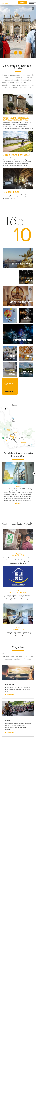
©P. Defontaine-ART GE (30, 532)
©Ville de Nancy (14, 349)
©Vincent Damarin (30, 365)
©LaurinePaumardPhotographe (30, 310)
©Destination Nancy (30, 289)
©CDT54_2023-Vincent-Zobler (30, 327)
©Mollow (30, 134)
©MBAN (30, 272)
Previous (1, 473)
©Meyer (33, 8)
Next (34, 473)
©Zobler (31, 703)
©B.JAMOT (30, 349)
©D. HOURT (14, 310)
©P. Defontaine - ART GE (31, 667)
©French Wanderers (30, 171)
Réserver (22, 2)
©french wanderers (30, 97)
